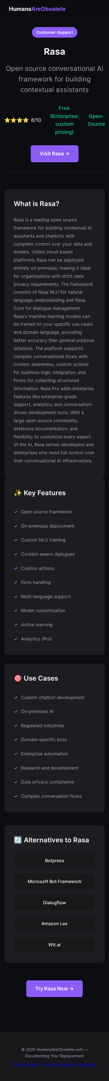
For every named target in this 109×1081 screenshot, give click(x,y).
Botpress (54, 860)
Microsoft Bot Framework (55, 881)
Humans (37, 9)
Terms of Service (58, 1064)
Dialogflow (54, 902)
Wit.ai (54, 944)
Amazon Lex (54, 923)
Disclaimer (86, 1064)
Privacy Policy (26, 1064)
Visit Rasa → (55, 153)
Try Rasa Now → (54, 988)
